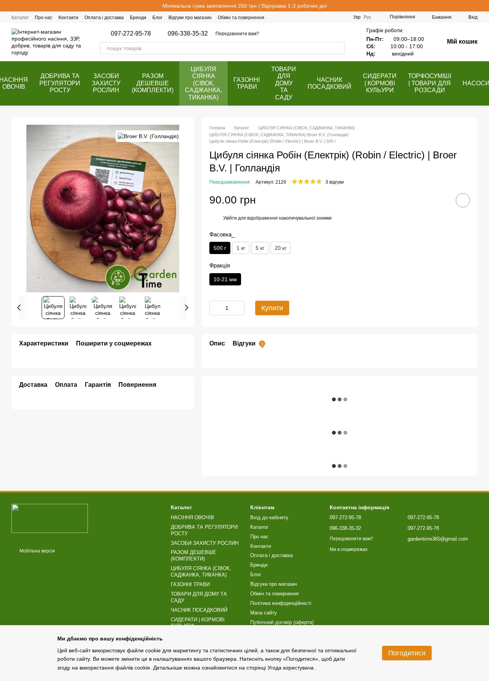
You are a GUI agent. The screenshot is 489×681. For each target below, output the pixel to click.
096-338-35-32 (188, 34)
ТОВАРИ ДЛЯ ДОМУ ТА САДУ (283, 83)
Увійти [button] (230, 218)
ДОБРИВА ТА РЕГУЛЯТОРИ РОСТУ (59, 83)
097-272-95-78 (131, 34)
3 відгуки (334, 182)
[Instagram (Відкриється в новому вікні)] (324, 17)
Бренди (138, 17)
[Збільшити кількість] (238, 308)
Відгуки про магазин (190, 17)
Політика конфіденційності (280, 603)
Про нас (43, 17)
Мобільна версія (36, 551)
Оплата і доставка (104, 17)
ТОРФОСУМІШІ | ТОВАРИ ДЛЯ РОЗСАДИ (429, 83)
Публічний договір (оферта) (282, 622)
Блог (157, 17)
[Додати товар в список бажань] (463, 200)
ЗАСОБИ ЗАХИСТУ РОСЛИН (106, 83)
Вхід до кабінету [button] (269, 517)
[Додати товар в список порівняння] (441, 200)
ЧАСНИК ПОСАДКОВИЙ (329, 83)
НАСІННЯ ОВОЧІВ (192, 517)
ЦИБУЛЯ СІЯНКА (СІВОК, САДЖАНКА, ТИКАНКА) (203, 83)
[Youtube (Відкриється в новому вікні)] (343, 17)
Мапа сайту (263, 613)
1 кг (240, 248)
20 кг (281, 248)
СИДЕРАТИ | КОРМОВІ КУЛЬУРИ (380, 83)
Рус (367, 17)
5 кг (260, 248)
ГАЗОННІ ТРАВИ (246, 83)
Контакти (68, 17)
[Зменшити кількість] (215, 308)
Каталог (20, 17)
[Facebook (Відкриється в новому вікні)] (315, 17)
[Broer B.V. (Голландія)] (148, 136)
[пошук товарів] (339, 48)
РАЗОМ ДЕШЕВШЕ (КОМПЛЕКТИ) (152, 83)
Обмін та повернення (241, 17)
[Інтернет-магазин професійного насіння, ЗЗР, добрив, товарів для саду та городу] (49, 518)
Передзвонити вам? (237, 33)
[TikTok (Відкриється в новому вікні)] (333, 17)
